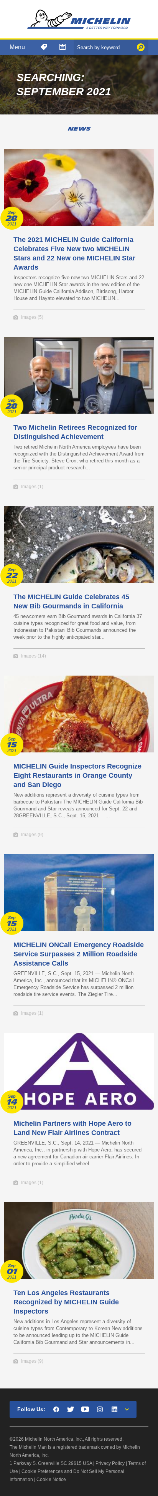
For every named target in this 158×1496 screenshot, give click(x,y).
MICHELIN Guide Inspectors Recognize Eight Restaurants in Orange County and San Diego (77, 775)
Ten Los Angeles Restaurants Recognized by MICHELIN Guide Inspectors (66, 1302)
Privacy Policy (110, 1463)
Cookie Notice (51, 1479)
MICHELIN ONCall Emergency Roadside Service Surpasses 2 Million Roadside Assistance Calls (78, 954)
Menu (17, 47)
